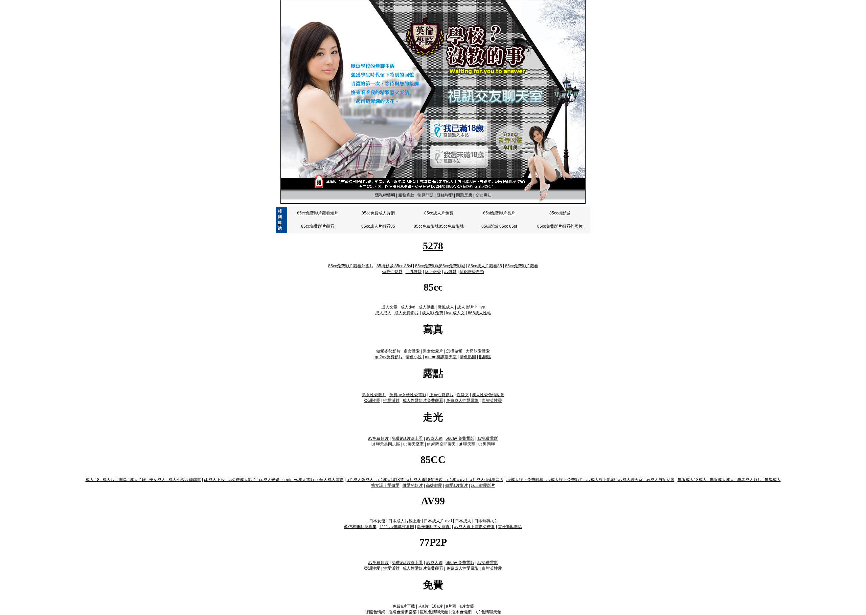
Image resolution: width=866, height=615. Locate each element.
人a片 (423, 606)
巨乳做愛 (414, 271)
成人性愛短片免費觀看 (423, 400)
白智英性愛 (492, 400)
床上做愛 (433, 271)
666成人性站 (479, 313)
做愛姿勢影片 (388, 351)
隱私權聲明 (385, 195)
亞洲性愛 (372, 400)
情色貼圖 (468, 357)
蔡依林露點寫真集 (360, 526)
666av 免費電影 (460, 438)
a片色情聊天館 (488, 612)
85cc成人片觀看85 (378, 226)
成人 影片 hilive (471, 307)
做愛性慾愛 (392, 271)
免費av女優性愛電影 (407, 394)
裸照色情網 (375, 612)
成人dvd (408, 307)
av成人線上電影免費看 (474, 526)
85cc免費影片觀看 (317, 226)
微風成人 (446, 307)
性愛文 (463, 394)
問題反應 (464, 195)
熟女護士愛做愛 (385, 485)
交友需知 (483, 195)
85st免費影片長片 (499, 213)
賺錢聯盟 (445, 195)
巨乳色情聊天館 (434, 612)
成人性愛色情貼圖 (488, 394)
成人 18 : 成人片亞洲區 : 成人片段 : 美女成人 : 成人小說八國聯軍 (143, 479)
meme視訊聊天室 (441, 357)
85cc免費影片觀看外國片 (560, 226)
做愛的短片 (413, 485)
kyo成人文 (455, 313)
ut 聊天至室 (413, 444)
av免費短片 (378, 438)
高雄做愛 (434, 485)
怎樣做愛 (454, 351)
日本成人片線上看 (404, 521)
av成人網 (434, 438)
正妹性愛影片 (441, 394)
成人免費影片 (406, 313)
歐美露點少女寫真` (434, 526)
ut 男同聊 (486, 444)
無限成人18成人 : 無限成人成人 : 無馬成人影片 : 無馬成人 (729, 479)
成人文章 (389, 307)
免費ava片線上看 (407, 438)
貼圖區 (485, 357)
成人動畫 (426, 307)
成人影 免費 (432, 313)
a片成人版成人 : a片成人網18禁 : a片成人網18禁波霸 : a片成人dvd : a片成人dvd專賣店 (425, 479)
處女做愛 (412, 351)
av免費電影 (487, 438)
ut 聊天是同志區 (385, 444)
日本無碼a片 (485, 521)
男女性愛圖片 (374, 394)
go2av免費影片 (389, 357)
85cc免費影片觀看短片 (317, 213)
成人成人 (383, 313)
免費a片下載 (403, 606)
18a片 (437, 606)
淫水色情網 (461, 612)
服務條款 (406, 195)
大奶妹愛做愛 (477, 351)
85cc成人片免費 (438, 213)
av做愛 (450, 271)
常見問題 (425, 195)
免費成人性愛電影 (462, 400)
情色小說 (414, 357)
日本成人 (463, 521)
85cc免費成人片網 (378, 213)
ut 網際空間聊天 (441, 444)
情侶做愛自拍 (472, 271)
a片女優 (466, 606)
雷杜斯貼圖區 (510, 526)
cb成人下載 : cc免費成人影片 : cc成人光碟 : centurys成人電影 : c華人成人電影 (274, 479)
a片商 (451, 606)
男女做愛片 (433, 351)
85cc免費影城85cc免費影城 (439, 226)
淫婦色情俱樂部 (402, 612)
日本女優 (377, 521)
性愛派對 (391, 400)
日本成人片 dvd (438, 521)
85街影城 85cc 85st (499, 226)
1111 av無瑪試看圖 (397, 526)
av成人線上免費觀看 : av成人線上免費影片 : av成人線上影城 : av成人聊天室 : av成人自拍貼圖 (590, 479)
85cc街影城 (559, 213)
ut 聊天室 (467, 444)
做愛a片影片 (456, 485)
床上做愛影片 (483, 485)
